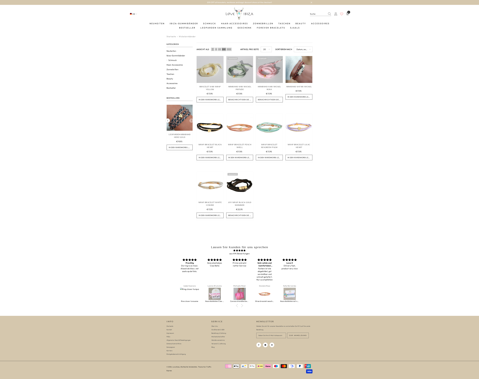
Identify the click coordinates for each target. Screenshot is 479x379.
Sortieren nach (283, 49)
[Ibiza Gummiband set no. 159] (180, 118)
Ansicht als (202, 49)
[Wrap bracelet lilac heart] (299, 127)
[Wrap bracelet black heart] (210, 127)
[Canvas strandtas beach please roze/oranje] (214, 294)
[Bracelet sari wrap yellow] (210, 69)
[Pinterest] (272, 345)
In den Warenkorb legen (181, 147)
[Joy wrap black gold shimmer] (239, 185)
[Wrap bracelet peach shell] (239, 127)
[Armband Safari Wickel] (299, 69)
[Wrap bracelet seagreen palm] (269, 127)
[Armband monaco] (289, 294)
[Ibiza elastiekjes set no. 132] (264, 294)
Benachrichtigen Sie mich (240, 99)
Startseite (171, 36)
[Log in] (335, 13)
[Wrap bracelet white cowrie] (210, 185)
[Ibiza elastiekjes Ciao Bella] (189, 294)
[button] (168, 120)
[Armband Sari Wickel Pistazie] (239, 69)
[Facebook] (258, 345)
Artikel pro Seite (249, 49)
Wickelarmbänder (187, 36)
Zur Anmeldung (298, 335)
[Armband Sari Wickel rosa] (269, 69)
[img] (239, 250)
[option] (239, 2)
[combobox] (318, 14)
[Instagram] (265, 345)
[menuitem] (180, 51)
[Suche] (320, 14)
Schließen (311, 2)
